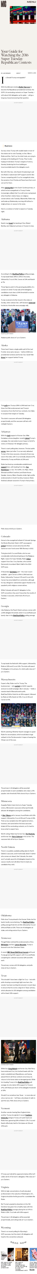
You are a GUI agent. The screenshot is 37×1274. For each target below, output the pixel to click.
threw (3, 357)
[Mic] (3, 4)
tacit (8, 435)
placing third (9, 187)
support (4, 467)
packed (17, 686)
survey (3, 451)
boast (11, 223)
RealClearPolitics (18, 274)
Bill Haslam (4, 944)
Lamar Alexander (20, 944)
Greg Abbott (12, 1068)
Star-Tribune (6, 815)
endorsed (32, 302)
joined (27, 438)
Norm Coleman (17, 836)
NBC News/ (11, 952)
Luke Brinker (7, 73)
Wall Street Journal (21, 952)
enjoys (28, 559)
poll (5, 405)
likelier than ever (24, 87)
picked (3, 546)
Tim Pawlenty (30, 834)
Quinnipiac (13, 572)
